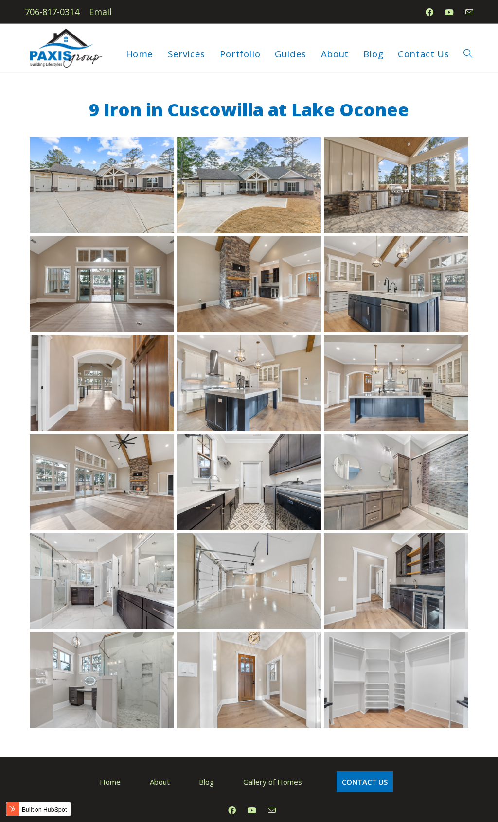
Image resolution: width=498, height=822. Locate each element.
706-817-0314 (52, 11)
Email (100, 11)
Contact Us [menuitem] (365, 782)
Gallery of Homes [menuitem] (272, 782)
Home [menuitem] (110, 782)
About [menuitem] (160, 782)
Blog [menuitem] (206, 782)
